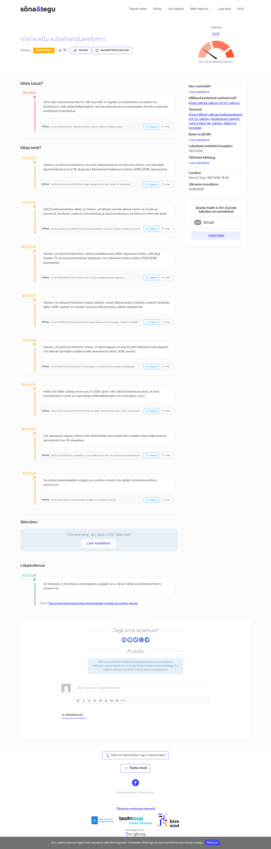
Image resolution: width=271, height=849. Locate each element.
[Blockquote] (111, 700)
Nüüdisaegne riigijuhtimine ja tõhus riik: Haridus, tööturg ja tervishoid (214, 123)
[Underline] (89, 700)
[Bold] (78, 700)
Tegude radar (138, 9)
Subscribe (216, 235)
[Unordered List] (106, 700)
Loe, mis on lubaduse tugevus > (216, 61)
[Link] (117, 700)
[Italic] (83, 700)
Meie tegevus (199, 9)
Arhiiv (167, 126)
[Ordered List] (100, 700)
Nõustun (212, 842)
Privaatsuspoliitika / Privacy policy (135, 793)
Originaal (153, 126)
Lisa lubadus (176, 9)
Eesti (240, 9)
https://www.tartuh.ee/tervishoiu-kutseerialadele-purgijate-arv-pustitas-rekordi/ (93, 603)
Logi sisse (224, 9)
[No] (266, 843)
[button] (80, 50)
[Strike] (95, 700)
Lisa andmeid (98, 543)
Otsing (157, 9)
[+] (123, 700)
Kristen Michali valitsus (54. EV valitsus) (214, 103)
